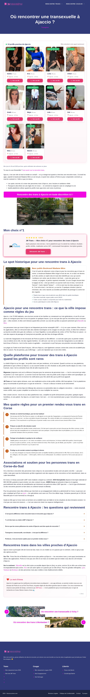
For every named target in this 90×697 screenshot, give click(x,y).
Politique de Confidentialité (67, 693)
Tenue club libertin (69, 670)
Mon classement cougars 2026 (43, 670)
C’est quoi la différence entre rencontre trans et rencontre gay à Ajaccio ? (29, 514)
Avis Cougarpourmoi (40, 673)
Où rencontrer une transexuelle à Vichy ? (59, 612)
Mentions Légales (53, 693)
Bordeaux (15, 570)
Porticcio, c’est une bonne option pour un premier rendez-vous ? (26, 539)
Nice (5, 323)
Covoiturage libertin (69, 673)
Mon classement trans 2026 (13, 670)
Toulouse (6, 570)
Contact (78, 693)
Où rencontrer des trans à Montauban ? (31, 622)
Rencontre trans (52, 4)
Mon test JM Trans (10, 673)
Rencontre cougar (74, 4)
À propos (84, 693)
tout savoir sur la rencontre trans (33, 170)
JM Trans (39, 588)
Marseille (81, 321)
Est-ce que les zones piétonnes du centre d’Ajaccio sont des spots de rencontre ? (32, 526)
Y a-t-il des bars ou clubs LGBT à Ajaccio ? (19, 520)
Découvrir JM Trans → (38, 251)
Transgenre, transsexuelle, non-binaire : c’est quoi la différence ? (26, 532)
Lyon (24, 493)
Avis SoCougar (39, 677)
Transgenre (45, 27)
